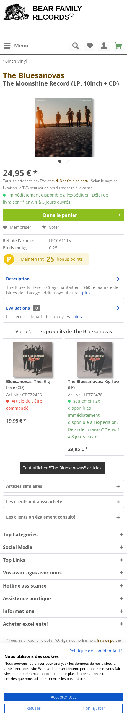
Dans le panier (60, 215)
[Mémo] (89, 46)
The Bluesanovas (33, 75)
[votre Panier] (104, 46)
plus (86, 293)
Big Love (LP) (94, 384)
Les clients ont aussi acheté (34, 501)
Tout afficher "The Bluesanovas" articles (62, 468)
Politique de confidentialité (96, 651)
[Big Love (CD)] (32, 359)
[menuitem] (15, 46)
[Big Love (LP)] (94, 359)
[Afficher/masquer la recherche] (75, 46)
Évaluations (18, 308)
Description (18, 278)
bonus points (70, 259)
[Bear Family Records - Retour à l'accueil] (16, 12)
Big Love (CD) (28, 384)
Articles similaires (24, 486)
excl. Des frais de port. (70, 180)
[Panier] (118, 46)
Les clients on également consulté (40, 517)
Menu (21, 45)
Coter (53, 227)
